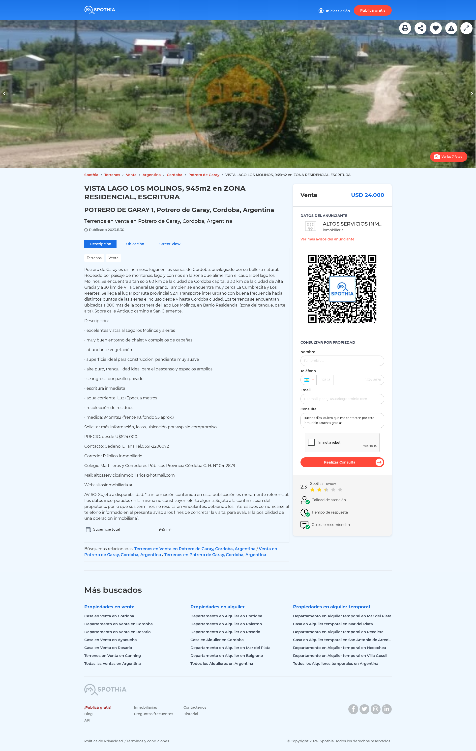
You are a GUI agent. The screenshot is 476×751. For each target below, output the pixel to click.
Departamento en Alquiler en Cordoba (226, 616)
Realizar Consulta (340, 462)
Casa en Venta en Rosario (108, 647)
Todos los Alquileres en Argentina (221, 663)
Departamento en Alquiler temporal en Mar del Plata (342, 616)
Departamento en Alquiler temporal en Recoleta (338, 631)
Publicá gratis (372, 10)
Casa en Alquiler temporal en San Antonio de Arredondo (345, 639)
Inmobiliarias (145, 707)
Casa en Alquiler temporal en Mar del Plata (333, 624)
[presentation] (4, 94)
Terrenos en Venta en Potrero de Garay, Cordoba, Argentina (195, 548)
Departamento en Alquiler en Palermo (226, 624)
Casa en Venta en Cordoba (109, 616)
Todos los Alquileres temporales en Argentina (335, 663)
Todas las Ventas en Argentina (112, 663)
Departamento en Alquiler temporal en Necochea (339, 647)
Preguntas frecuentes (153, 714)
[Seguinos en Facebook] (353, 709)
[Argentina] (308, 380)
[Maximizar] (466, 28)
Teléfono (308, 371)
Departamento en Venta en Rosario (117, 631)
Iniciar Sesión (338, 11)
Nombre (307, 352)
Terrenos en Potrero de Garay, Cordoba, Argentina (215, 554)
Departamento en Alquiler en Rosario (225, 631)
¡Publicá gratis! (97, 707)
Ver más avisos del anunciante (327, 239)
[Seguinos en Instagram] (376, 709)
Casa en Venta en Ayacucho (110, 639)
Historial (190, 714)
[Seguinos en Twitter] (364, 709)
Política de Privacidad (103, 741)
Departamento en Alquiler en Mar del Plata (230, 647)
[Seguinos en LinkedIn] (387, 709)
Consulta (308, 409)
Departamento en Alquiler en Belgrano (226, 655)
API (87, 720)
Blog (88, 714)
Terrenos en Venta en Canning (112, 655)
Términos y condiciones (148, 741)
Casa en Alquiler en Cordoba (217, 639)
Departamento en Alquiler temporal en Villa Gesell (340, 655)
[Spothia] (107, 8)
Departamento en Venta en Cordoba (118, 624)
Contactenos (194, 707)
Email (305, 390)
